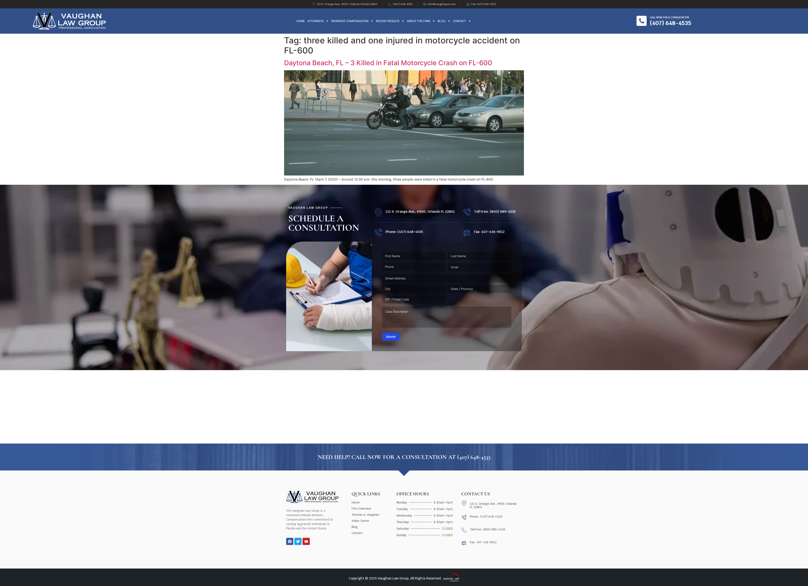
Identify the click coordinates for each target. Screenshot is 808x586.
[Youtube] (306, 541)
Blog (441, 21)
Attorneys (315, 21)
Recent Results (387, 21)
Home (300, 21)
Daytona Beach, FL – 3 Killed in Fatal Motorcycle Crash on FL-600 (388, 63)
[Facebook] (289, 541)
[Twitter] (298, 541)
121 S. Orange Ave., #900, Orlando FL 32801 (420, 211)
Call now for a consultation (669, 17)
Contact (459, 21)
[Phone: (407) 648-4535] (378, 233)
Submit (391, 336)
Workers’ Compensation (349, 21)
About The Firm (418, 21)
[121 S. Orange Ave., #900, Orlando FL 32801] (378, 212)
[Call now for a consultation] (642, 21)
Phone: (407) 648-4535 (404, 232)
